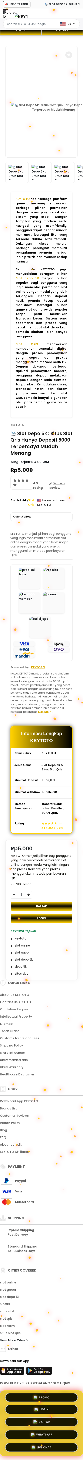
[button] (68, 54)
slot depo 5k (10, 1297)
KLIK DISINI (45, 712)
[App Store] (13, 1372)
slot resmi (7, 1326)
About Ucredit (11, 1144)
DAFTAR (62, 30)
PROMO (44, 1398)
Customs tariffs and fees (19, 1038)
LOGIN (21, 30)
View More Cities (13, 1340)
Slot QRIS (27, 344)
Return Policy (10, 1123)
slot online (8, 1282)
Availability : (19, 502)
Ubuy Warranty (11, 1067)
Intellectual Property (16, 1016)
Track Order (9, 1031)
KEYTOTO (23, 199)
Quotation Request (15, 1009)
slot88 (5, 1304)
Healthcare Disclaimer (17, 1074)
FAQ (3, 1137)
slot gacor (8, 1289)
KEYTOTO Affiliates (14, 1152)
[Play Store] (39, 1372)
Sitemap (6, 1024)
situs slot (7, 1311)
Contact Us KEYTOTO (16, 1002)
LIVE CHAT (44, 1447)
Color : (22, 516)
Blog (3, 1130)
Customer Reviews (14, 1116)
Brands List (8, 1108)
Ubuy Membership (14, 1060)
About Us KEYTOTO (14, 995)
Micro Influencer (12, 1053)
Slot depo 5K (27, 278)
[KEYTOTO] (21, 16)
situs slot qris (10, 1333)
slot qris (6, 1318)
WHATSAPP (44, 1435)
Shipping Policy (11, 1045)
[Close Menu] (4, 17)
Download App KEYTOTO (19, 1101)
